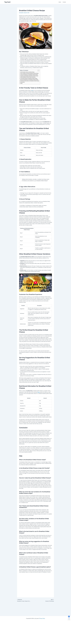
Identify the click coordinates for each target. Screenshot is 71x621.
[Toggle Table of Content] (38, 70)
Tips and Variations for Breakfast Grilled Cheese (29, 74)
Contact (64, 2)
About (60, 2)
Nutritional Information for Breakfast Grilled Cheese (30, 80)
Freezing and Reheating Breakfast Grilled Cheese (29, 75)
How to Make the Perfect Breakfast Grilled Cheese (29, 73)
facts (39, 392)
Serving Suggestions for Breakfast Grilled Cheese (29, 79)
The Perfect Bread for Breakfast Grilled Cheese (29, 78)
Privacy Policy (42, 618)
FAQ (21, 83)
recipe (32, 90)
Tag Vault (7, 2)
